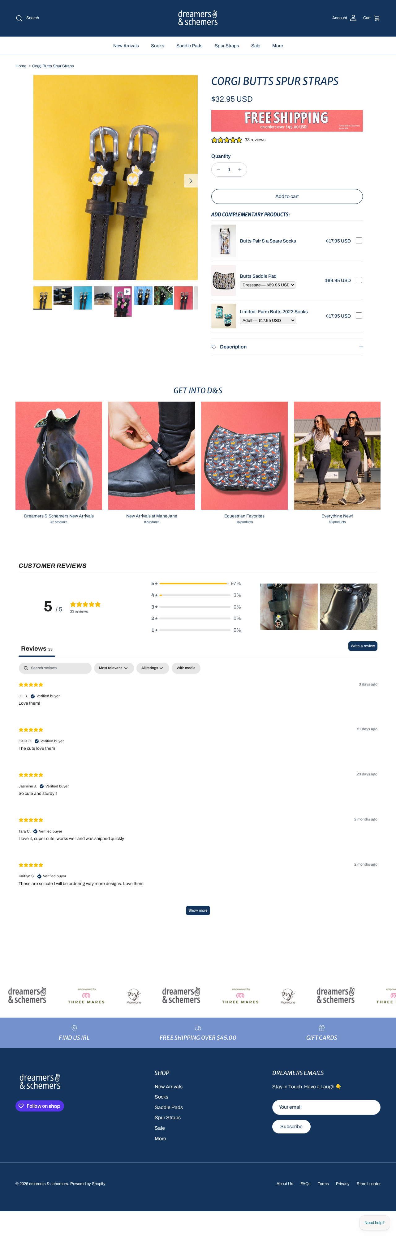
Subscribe (291, 1126)
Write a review (363, 646)
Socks (157, 45)
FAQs (305, 1184)
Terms (323, 1184)
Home (20, 66)
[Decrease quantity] (217, 169)
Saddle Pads (189, 45)
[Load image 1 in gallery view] (115, 177)
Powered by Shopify (87, 1184)
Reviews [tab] (37, 648)
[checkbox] (186, 668)
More (277, 45)
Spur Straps (227, 45)
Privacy (343, 1184)
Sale (255, 45)
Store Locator (369, 1184)
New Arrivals (126, 45)
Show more (198, 910)
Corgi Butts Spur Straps (53, 66)
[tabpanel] (198, 791)
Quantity (220, 156)
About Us (285, 1184)
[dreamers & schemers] (198, 18)
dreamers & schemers (48, 1184)
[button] (196, 584)
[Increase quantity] (241, 169)
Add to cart (287, 196)
